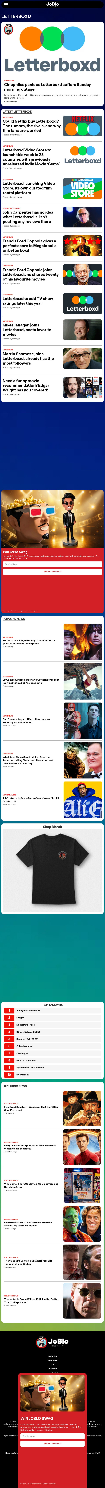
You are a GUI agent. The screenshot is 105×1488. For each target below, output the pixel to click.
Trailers (52, 1372)
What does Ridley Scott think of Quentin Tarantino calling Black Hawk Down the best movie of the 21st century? (28, 760)
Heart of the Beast (26, 1060)
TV (52, 1364)
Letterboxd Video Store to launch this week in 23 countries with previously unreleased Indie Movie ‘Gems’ (31, 157)
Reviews (52, 1368)
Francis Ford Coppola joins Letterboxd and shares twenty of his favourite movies (31, 274)
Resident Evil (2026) (27, 1039)
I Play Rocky (22, 1074)
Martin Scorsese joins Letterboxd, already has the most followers (28, 359)
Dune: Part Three (25, 1024)
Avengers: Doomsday (28, 1010)
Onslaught (22, 1053)
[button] (6, 5)
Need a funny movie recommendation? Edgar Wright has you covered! (26, 385)
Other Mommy (24, 1046)
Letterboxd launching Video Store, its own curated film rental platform (29, 188)
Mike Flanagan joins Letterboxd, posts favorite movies (27, 330)
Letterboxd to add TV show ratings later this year (28, 301)
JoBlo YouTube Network (91, 1424)
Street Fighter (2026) (28, 1031)
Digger (20, 1017)
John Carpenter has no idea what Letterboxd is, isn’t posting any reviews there (28, 217)
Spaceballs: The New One (30, 1067)
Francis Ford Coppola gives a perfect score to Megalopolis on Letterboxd (29, 246)
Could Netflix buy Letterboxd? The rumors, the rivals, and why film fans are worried (32, 126)
